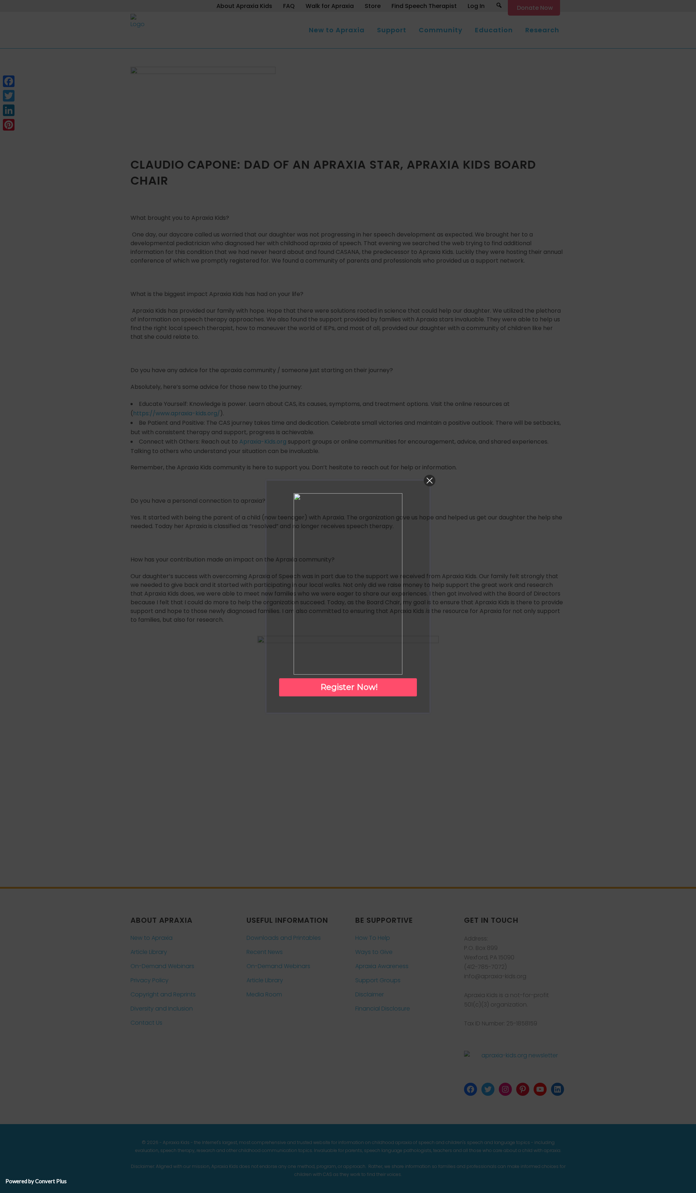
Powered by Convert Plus (36, 1181)
